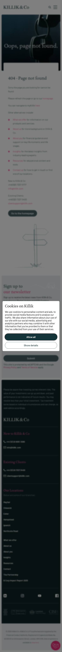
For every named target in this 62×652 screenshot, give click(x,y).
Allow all (31, 336)
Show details (31, 345)
